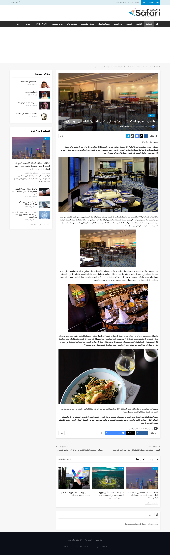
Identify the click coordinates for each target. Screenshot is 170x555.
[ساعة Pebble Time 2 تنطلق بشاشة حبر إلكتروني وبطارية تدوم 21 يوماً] (44, 192)
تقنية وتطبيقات (87, 23)
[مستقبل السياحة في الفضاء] (44, 116)
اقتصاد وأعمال (104, 23)
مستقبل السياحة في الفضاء (26, 113)
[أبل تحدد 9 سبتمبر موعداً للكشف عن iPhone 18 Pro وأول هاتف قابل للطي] (44, 215)
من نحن (137, 2)
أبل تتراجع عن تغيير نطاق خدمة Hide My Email (25, 203)
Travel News (41, 23)
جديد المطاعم (57, 23)
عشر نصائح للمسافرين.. (28, 81)
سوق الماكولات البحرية (141, 428)
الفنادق (139, 23)
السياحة (149, 23)
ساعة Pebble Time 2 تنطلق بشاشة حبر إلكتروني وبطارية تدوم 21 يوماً (24, 191)
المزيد (28, 23)
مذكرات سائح (72, 23)
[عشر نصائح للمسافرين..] (44, 84)
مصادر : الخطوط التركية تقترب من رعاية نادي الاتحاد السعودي (79, 450)
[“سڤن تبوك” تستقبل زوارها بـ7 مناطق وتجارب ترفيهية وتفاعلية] (74, 478)
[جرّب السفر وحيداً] (44, 95)
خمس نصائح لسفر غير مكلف (26, 102)
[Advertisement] (85, 46)
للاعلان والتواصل (121, 2)
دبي (151, 428)
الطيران (129, 23)
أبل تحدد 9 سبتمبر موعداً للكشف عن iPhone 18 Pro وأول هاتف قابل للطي (24, 214)
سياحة (131, 428)
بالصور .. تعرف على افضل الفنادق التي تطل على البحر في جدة (136, 450)
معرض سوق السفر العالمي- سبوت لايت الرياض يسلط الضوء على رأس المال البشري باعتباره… (32, 166)
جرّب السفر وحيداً (31, 92)
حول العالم (118, 23)
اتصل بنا (130, 2)
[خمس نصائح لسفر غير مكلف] (44, 105)
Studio (77, 547)
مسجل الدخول (141, 524)
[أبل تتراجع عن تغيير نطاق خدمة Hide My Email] (44, 205)
